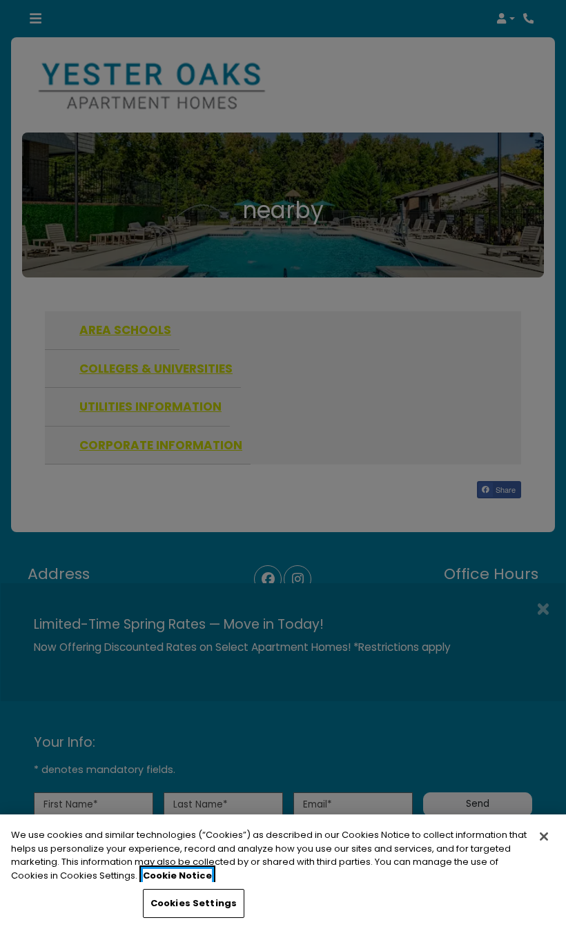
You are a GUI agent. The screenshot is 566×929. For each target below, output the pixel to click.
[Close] (544, 836)
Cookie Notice (177, 875)
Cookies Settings (193, 903)
